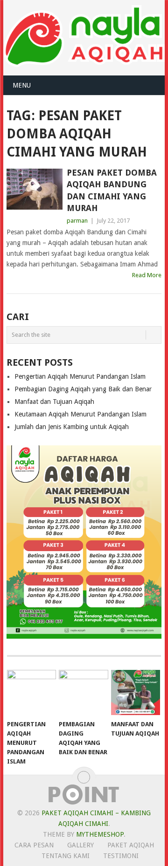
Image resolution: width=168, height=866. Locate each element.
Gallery (80, 845)
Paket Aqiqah (130, 845)
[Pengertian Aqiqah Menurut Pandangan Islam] (31, 693)
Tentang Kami (66, 855)
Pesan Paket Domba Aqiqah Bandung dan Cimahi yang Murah (112, 190)
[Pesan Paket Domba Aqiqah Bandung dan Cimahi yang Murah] (34, 189)
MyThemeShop (100, 834)
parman (77, 220)
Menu (22, 85)
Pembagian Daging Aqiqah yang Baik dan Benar (83, 389)
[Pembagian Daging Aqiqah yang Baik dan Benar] (83, 693)
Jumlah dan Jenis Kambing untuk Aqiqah (71, 426)
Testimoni (121, 855)
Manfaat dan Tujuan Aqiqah (54, 401)
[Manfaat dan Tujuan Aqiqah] (135, 693)
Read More (146, 275)
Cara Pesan (34, 845)
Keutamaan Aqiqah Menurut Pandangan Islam (80, 414)
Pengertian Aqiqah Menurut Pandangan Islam (80, 376)
